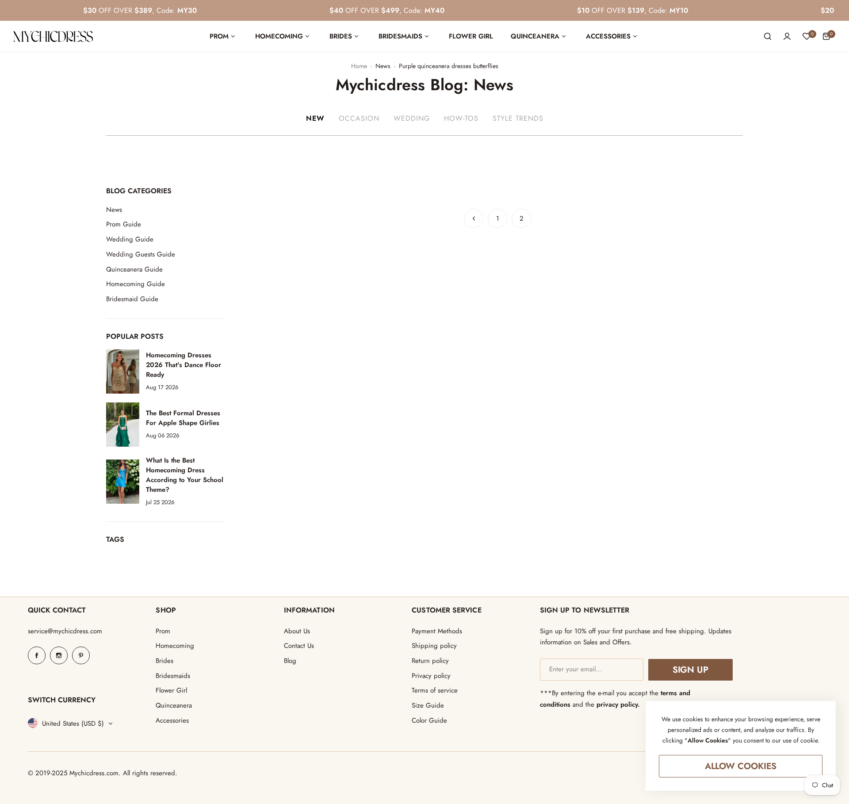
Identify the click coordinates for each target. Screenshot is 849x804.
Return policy (430, 661)
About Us (297, 631)
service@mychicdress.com (65, 631)
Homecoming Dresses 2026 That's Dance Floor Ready (183, 364)
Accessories (172, 720)
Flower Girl (171, 690)
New (315, 118)
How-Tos (461, 118)
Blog (290, 661)
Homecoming (175, 646)
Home (359, 65)
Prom (163, 631)
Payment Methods (437, 631)
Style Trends (518, 118)
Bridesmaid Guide (132, 299)
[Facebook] (37, 655)
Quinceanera (174, 705)
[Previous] (473, 218)
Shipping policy (434, 646)
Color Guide (429, 720)
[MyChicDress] (53, 36)
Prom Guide (123, 224)
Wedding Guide (129, 239)
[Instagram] (59, 655)
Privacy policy (431, 676)
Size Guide (428, 705)
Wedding (412, 118)
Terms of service (435, 690)
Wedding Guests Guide (140, 254)
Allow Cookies (741, 766)
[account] (787, 36)
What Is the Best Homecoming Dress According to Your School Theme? (184, 475)
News (382, 65)
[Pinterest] (81, 655)
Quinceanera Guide (134, 269)
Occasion (359, 118)
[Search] (767, 36)
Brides (164, 661)
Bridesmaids (173, 676)
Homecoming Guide (135, 284)
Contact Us (299, 646)
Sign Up (690, 669)
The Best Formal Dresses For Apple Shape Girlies (183, 418)
